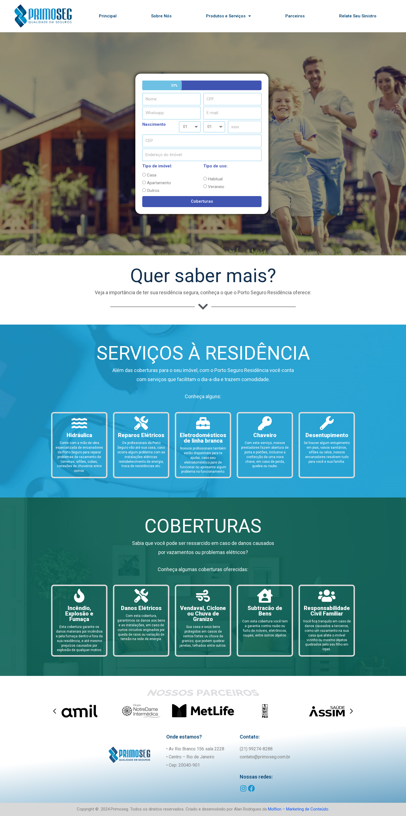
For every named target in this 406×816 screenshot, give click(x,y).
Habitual (215, 178)
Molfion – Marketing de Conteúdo (298, 809)
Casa (151, 175)
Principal (108, 16)
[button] (54, 710)
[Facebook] (251, 788)
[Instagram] (243, 788)
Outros (153, 190)
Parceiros (295, 16)
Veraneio (216, 186)
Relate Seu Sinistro (357, 16)
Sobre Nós (161, 16)
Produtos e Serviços (226, 16)
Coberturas (202, 201)
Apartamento (159, 182)
